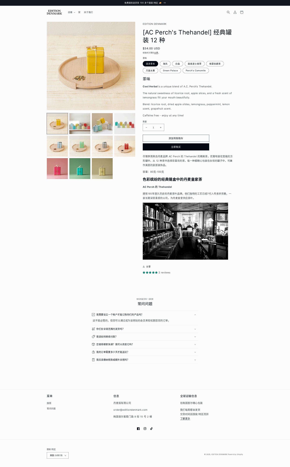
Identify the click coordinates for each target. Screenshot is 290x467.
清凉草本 (150, 63)
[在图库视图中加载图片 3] (102, 123)
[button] (71, 12)
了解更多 (185, 418)
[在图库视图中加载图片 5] (57, 146)
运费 (156, 53)
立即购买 (176, 146)
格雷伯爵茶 (215, 63)
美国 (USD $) (56, 455)
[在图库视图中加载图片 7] (102, 146)
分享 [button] (148, 266)
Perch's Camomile (196, 70)
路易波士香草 (194, 63)
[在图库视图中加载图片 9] (57, 168)
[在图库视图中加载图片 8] (124, 146)
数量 (145, 121)
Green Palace (170, 70)
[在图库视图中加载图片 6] (79, 146)
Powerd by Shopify (235, 454)
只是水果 (150, 70)
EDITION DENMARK (219, 454)
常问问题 (51, 408)
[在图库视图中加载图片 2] (79, 123)
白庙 (177, 63)
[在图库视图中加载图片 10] (79, 168)
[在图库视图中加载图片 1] (57, 123)
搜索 (49, 403)
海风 (165, 63)
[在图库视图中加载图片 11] (102, 168)
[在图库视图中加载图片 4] (124, 123)
